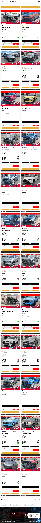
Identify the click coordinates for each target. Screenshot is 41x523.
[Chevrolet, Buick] (2, 1)
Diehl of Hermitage (4, 89)
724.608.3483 (17, 89)
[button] (19, 17)
